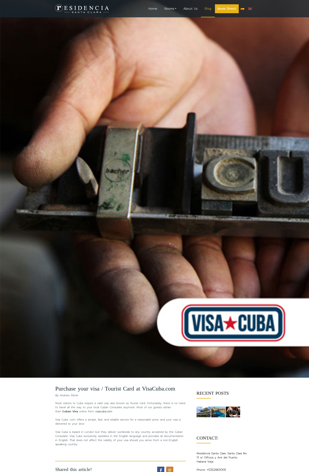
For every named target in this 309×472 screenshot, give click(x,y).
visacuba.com (103, 411)
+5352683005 (216, 469)
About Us (190, 8)
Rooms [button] (169, 8)
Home (152, 8)
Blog (208, 8)
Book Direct (227, 8)
